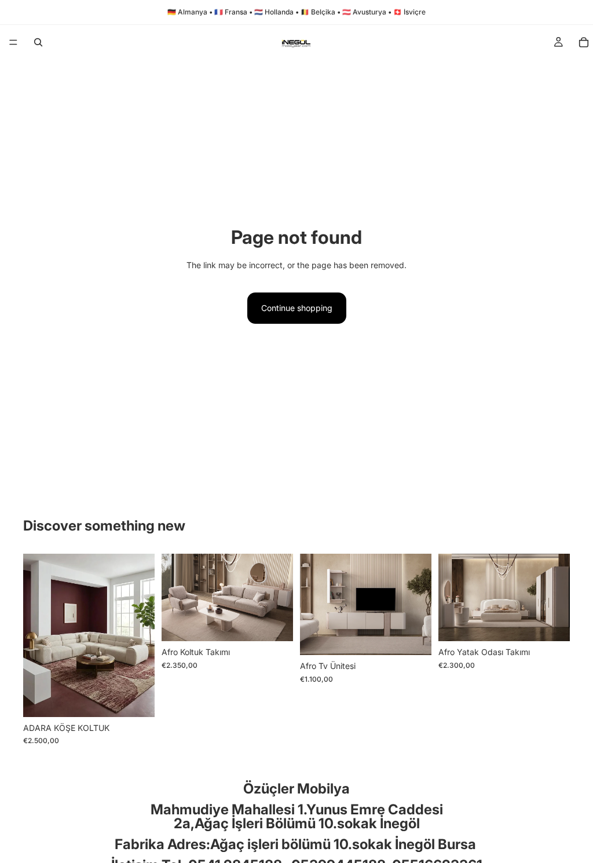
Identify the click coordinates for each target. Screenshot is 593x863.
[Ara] (38, 42)
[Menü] (13, 42)
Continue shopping (296, 308)
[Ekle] (136, 699)
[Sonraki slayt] (142, 635)
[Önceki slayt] (36, 635)
